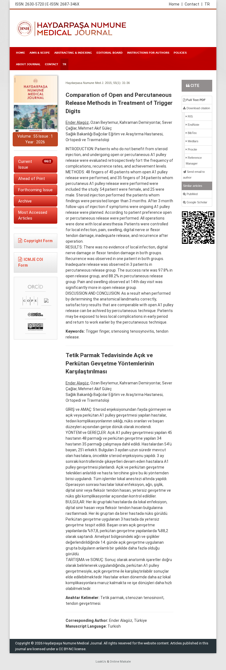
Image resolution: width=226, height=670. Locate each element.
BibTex (192, 133)
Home (175, 4)
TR (207, 4)
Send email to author (194, 174)
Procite (192, 149)
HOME (20, 52)
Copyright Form (38, 241)
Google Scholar (196, 202)
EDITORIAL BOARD (109, 52)
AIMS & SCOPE (39, 52)
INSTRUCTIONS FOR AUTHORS (148, 52)
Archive (25, 201)
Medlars (192, 141)
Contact (193, 4)
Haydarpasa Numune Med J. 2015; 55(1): (93, 82)
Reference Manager (194, 160)
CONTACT (51, 64)
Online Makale (120, 661)
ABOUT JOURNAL (28, 64)
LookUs (101, 661)
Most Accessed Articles (32, 215)
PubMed (192, 194)
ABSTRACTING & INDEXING (73, 52)
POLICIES (180, 52)
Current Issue (34, 164)
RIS (190, 116)
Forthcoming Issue (35, 189)
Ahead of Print (31, 178)
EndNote (193, 124)
